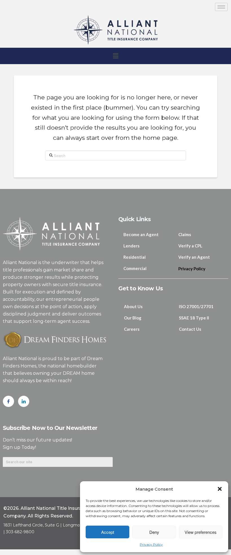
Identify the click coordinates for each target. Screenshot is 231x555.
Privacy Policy (151, 544)
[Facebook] (8, 401)
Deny (154, 532)
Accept (107, 532)
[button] (220, 489)
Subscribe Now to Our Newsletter (50, 428)
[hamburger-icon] (221, 7)
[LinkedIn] (23, 401)
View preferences (201, 532)
